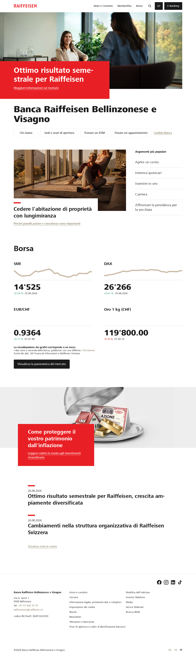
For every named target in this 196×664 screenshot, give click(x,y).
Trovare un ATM (94, 132)
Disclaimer (89, 350)
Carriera (141, 194)
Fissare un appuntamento (131, 132)
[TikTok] (180, 582)
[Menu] (159, 6)
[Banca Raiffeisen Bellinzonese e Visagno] (25, 6)
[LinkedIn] (173, 582)
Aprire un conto (147, 162)
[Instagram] (166, 582)
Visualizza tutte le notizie (42, 546)
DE (169, 650)
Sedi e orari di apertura (59, 132)
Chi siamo (26, 132)
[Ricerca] (150, 6)
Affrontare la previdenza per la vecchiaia (156, 207)
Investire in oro (146, 183)
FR (175, 650)
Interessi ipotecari (148, 173)
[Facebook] (159, 582)
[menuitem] (103, 6)
